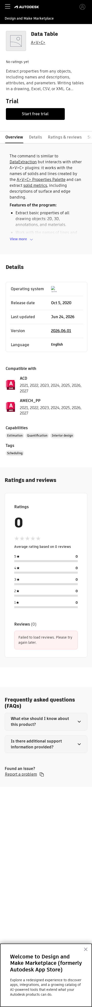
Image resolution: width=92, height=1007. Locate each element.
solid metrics (35, 185)
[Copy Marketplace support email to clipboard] (41, 774)
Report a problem (21, 774)
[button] (46, 721)
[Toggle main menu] (8, 6)
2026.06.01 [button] (61, 331)
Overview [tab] (14, 137)
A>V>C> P (26, 179)
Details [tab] (35, 137)
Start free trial (35, 114)
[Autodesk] (27, 7)
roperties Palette (50, 179)
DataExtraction (23, 162)
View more (18, 239)
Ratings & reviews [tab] (65, 137)
